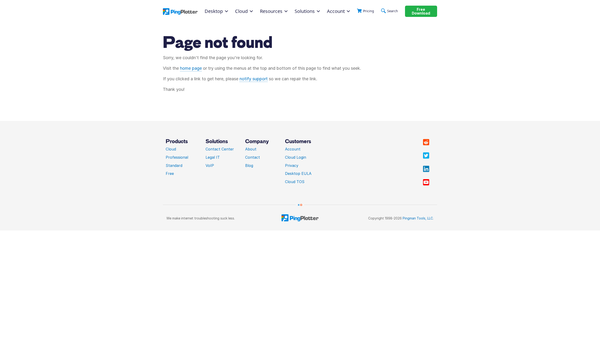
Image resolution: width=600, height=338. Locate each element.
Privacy (291, 165)
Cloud (171, 149)
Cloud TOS (294, 181)
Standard (174, 165)
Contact (252, 157)
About (250, 149)
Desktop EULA (298, 173)
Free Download (421, 11)
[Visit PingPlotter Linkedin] (426, 169)
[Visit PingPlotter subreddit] (426, 142)
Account (336, 11)
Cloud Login (295, 157)
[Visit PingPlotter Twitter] (426, 155)
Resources (271, 11)
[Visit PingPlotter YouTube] (426, 182)
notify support (254, 78)
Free (170, 173)
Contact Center (220, 149)
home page (191, 68)
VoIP (210, 165)
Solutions (305, 11)
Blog (249, 165)
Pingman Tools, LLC (418, 218)
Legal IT (213, 157)
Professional (177, 157)
